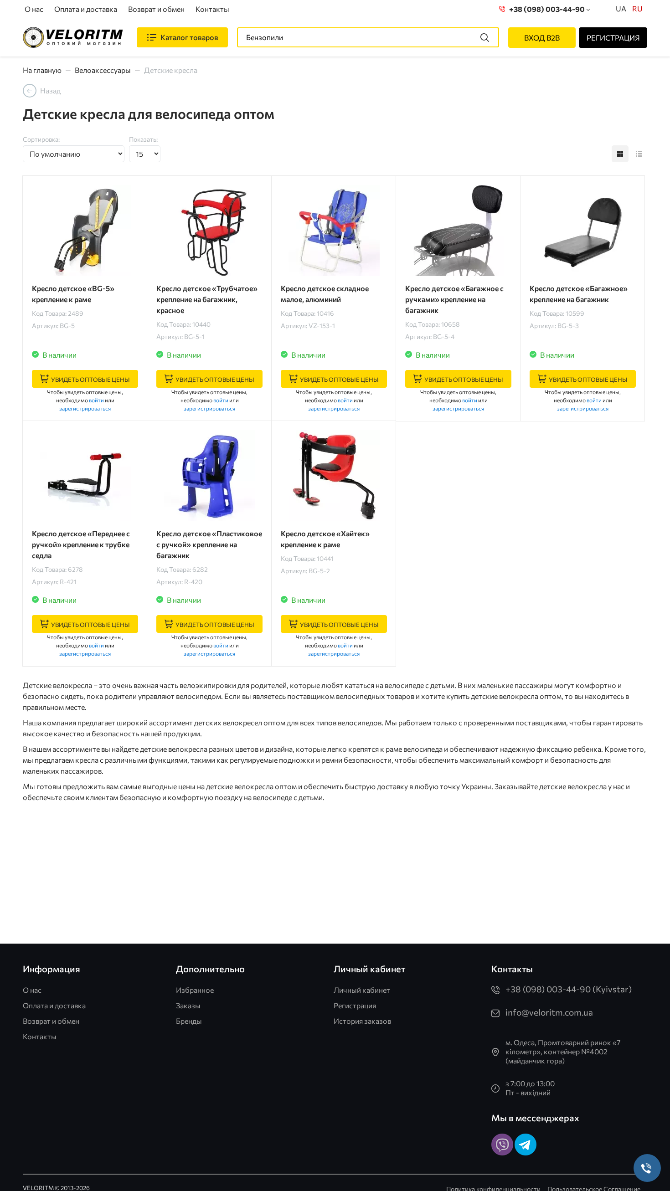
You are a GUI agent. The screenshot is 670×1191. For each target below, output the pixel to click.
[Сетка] (620, 153)
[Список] (638, 153)
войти (96, 400)
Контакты (212, 9)
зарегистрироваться (85, 408)
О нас (34, 9)
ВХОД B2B (542, 37)
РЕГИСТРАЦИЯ (613, 37)
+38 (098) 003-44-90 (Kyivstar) (568, 989)
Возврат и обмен (156, 9)
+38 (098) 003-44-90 (545, 9)
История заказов (362, 1020)
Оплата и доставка (85, 9)
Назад (50, 90)
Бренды (189, 1020)
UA (621, 8)
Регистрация (355, 1005)
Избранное (195, 990)
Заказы (188, 1005)
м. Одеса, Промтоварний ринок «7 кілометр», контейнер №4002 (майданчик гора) (562, 1051)
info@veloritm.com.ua (549, 1012)
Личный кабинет (362, 990)
